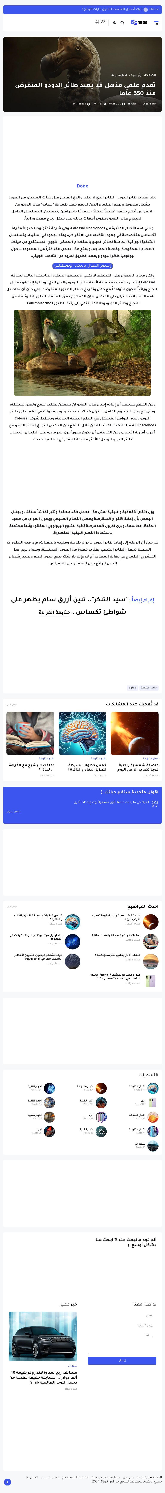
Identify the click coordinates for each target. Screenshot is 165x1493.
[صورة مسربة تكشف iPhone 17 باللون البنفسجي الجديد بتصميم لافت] (151, 981)
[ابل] (153, 1102)
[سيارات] (153, 1146)
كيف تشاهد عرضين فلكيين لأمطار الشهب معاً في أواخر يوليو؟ (38, 957)
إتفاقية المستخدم (75, 1478)
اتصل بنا (32, 1478)
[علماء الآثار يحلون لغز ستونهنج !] (151, 961)
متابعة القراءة (54, 613)
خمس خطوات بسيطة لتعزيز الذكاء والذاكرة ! (87, 768)
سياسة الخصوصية (106, 1478)
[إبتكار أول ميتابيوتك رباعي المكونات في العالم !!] (72, 941)
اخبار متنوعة (119, 75)
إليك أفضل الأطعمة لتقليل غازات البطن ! (112, 9)
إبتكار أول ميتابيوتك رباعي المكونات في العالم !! (35, 937)
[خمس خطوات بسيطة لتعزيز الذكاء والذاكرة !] (83, 733)
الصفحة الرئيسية (143, 75)
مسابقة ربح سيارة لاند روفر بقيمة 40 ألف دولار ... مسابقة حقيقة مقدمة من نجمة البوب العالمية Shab (43, 1378)
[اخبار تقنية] (49, 1088)
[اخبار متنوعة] (153, 1088)
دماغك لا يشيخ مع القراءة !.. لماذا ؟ (31, 768)
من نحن (128, 1478)
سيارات (140, 1144)
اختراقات (154, 9)
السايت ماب (50, 1478)
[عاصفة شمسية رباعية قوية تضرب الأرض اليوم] (135, 733)
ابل (143, 1101)
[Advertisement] (82, 150)
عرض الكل (11, 705)
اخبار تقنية (35, 1086)
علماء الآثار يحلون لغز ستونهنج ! (118, 955)
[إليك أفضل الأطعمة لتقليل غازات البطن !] (146, 10)
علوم (131, 688)
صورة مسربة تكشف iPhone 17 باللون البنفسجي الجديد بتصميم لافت (115, 977)
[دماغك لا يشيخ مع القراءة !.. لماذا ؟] (30, 733)
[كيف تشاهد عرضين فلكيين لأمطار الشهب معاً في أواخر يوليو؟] (72, 961)
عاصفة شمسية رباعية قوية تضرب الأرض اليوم (138, 768)
